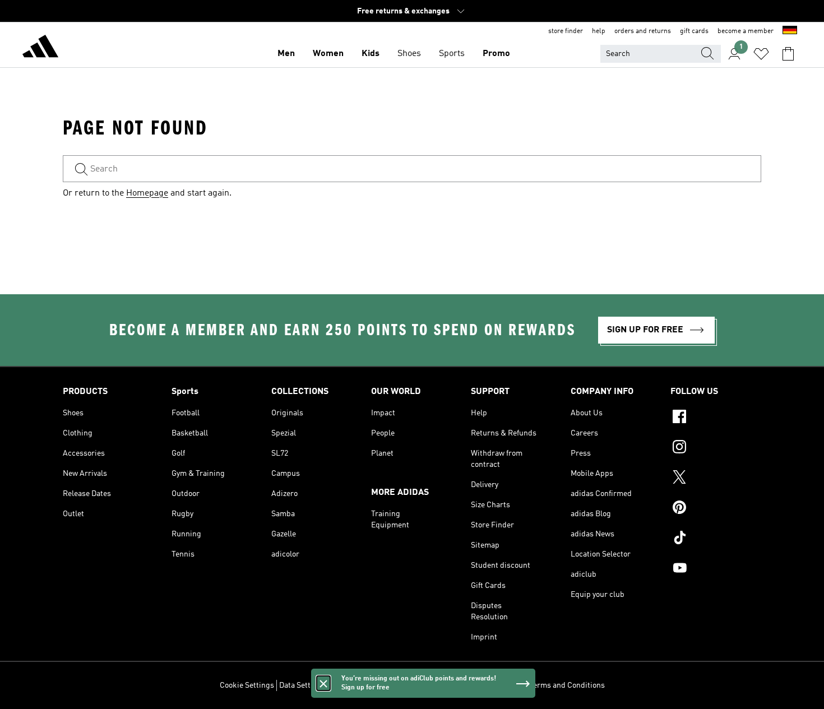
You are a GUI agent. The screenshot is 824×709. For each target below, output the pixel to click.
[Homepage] (40, 48)
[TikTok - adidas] (715, 539)
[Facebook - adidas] (715, 418)
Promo (496, 53)
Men (286, 53)
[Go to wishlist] (761, 53)
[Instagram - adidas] (715, 448)
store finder (565, 31)
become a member (745, 31)
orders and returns (642, 31)
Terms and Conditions (567, 685)
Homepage (147, 193)
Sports (452, 53)
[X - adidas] (715, 479)
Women (328, 53)
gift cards (694, 31)
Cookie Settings (247, 685)
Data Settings (302, 685)
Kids (370, 53)
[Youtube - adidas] (715, 569)
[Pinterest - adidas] (715, 509)
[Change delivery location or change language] (790, 31)
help (598, 31)
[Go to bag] (788, 53)
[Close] (323, 683)
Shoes (409, 53)
